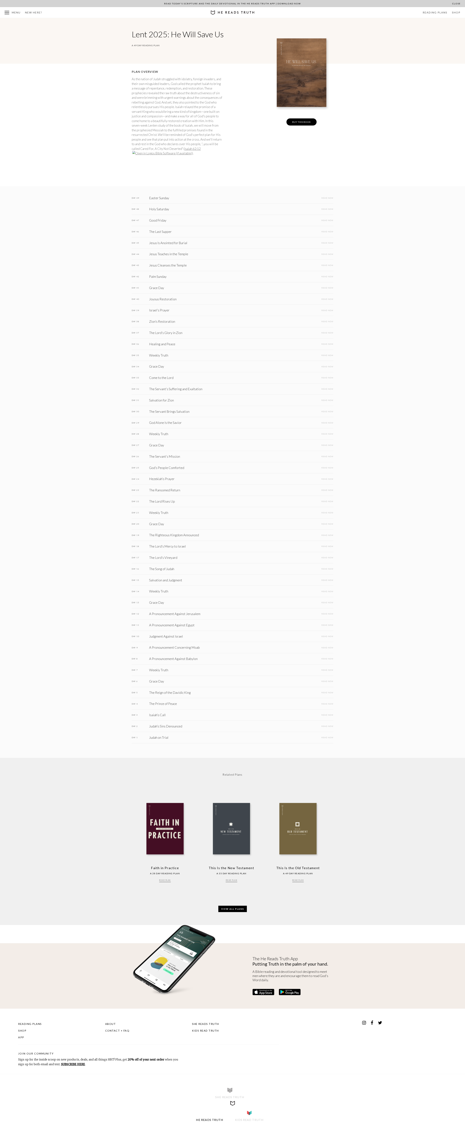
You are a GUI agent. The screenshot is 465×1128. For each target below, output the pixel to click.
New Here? (33, 12)
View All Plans (232, 909)
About (110, 1023)
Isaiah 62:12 (192, 149)
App (21, 1037)
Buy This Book (301, 122)
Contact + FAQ (117, 1030)
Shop (456, 12)
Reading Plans (435, 12)
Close (456, 3)
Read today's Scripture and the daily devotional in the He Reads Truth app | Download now (232, 3)
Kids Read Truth (205, 1030)
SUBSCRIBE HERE (73, 1064)
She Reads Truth (205, 1023)
